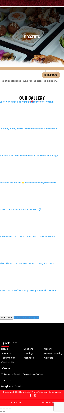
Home (4, 349)
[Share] (7, 408)
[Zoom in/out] (1, 408)
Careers (48, 358)
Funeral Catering (53, 353)
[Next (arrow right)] (4, 411)
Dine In (17, 374)
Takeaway (7, 374)
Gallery (48, 349)
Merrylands (7, 386)
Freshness (28, 358)
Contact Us (7, 362)
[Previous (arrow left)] (1, 411)
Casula (18, 386)
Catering (28, 353)
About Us (6, 353)
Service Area (55, 392)
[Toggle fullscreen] (4, 408)
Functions (28, 349)
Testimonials (8, 358)
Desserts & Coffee (33, 374)
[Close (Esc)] (10, 408)
